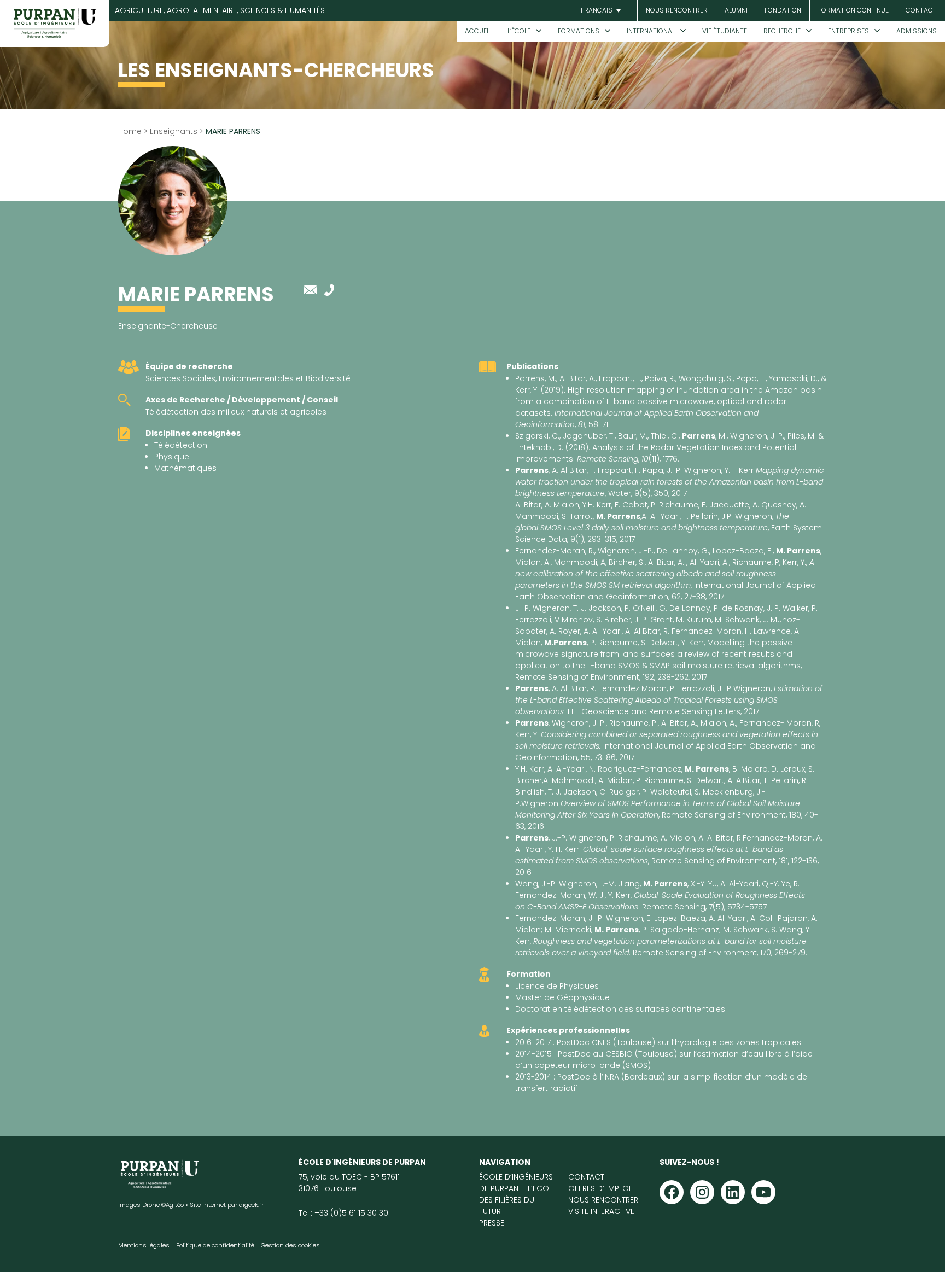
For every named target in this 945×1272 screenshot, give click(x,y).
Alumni (736, 10)
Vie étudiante (724, 31)
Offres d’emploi (599, 1188)
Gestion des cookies (290, 1245)
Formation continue (853, 10)
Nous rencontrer (677, 10)
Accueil (478, 31)
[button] (599, 11)
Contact (921, 10)
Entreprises (848, 31)
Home (130, 131)
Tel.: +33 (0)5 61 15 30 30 (343, 1212)
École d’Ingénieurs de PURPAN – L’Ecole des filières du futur (517, 1194)
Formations (578, 31)
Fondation (783, 10)
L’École (519, 31)
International (651, 31)
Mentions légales (144, 1245)
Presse (491, 1222)
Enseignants (173, 131)
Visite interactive (601, 1211)
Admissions (916, 31)
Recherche (782, 31)
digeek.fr (251, 1204)
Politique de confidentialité (215, 1245)
